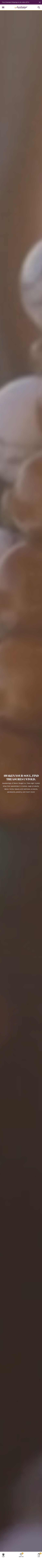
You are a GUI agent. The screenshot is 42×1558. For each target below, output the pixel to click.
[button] (3, 7)
